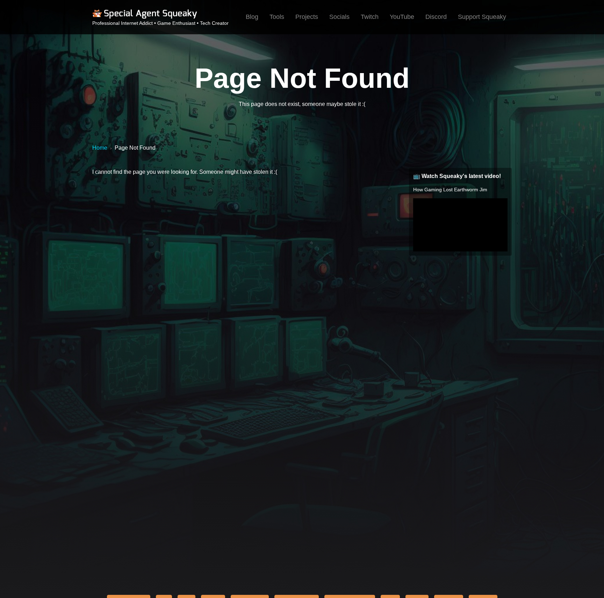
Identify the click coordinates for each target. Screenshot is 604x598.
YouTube (402, 16)
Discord (436, 16)
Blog (252, 16)
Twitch (370, 16)
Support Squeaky (482, 16)
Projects (306, 16)
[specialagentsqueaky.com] (144, 17)
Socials (339, 16)
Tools (276, 16)
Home (99, 148)
